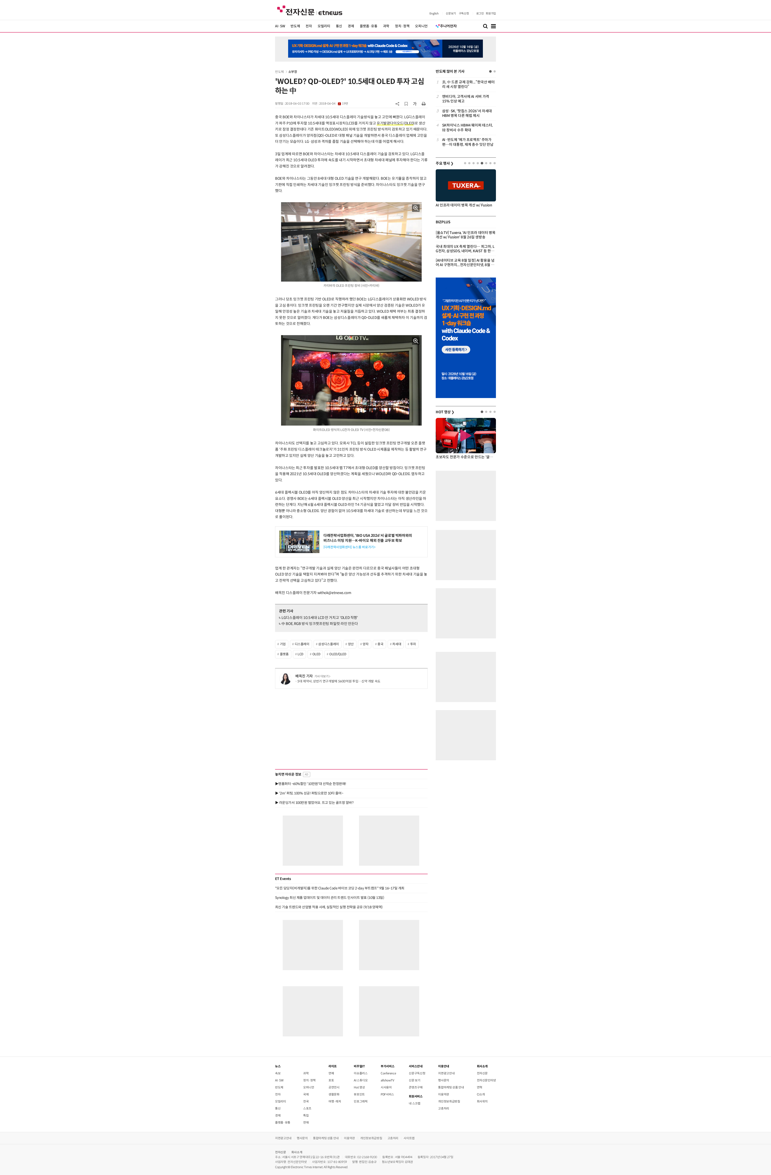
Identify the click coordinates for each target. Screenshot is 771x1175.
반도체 (295, 26)
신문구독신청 (417, 1073)
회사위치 (482, 1101)
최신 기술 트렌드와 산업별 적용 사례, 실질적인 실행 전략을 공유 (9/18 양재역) (329, 907)
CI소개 (481, 1094)
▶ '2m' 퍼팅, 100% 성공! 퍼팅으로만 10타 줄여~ (309, 793)
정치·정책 (402, 26)
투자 (413, 644)
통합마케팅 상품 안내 (451, 1087)
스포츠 (307, 1108)
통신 (339, 26)
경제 (351, 26)
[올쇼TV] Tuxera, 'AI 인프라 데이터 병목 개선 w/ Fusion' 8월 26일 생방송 (466, 235)
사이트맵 (409, 1138)
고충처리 (443, 1108)
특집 (306, 1115)
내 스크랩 (414, 1103)
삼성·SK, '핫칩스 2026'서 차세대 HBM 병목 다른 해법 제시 (467, 113)
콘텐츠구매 (415, 1087)
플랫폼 (284, 654)
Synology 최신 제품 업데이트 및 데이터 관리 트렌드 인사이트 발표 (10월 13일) (329, 897)
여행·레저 (334, 1101)
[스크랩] (406, 104)
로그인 (480, 13)
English (434, 13)
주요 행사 (444, 163)
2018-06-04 (333, 103)
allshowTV (387, 1080)
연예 (331, 1073)
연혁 (479, 1087)
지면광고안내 (446, 1073)
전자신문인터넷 (486, 1080)
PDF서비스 (387, 1094)
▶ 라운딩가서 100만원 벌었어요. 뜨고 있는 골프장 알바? (314, 802)
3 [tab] (473, 163)
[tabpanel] (466, 113)
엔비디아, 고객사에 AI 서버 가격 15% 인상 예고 (465, 98)
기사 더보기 (321, 676)
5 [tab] (482, 163)
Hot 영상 (359, 1087)
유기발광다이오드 (390, 123)
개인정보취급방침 (449, 1101)
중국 (380, 644)
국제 (306, 1094)
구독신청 (464, 13)
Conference (388, 1073)
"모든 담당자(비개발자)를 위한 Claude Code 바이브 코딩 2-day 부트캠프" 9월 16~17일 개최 (339, 888)
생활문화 (334, 1094)
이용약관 (443, 1094)
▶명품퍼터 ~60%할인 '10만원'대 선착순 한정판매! (310, 784)
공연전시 (334, 1087)
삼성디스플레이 (328, 644)
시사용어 (386, 1087)
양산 (351, 644)
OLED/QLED (337, 654)
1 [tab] (490, 71)
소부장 (292, 72)
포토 (331, 1080)
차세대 (396, 644)
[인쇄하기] (424, 103)
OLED (409, 123)
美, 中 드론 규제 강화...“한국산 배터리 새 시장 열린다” (468, 84)
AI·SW (280, 26)
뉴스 (277, 1066)
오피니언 (421, 26)
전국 (306, 1101)
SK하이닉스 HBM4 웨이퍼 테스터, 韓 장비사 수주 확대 (467, 127)
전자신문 (482, 1073)
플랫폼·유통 (368, 26)
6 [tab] (486, 163)
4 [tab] (478, 163)
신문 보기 (414, 1080)
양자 (365, 644)
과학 (386, 26)
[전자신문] (309, 10)
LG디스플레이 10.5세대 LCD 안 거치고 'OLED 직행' (319, 618)
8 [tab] (495, 163)
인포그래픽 (360, 1101)
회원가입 (491, 13)
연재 (306, 1122)
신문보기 (451, 13)
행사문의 (443, 1080)
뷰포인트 (359, 1094)
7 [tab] (490, 163)
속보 (277, 1073)
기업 (283, 644)
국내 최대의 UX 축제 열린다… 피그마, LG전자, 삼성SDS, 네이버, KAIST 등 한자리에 (465, 251)
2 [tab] (495, 71)
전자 (309, 26)
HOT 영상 (445, 412)
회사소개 (296, 1152)
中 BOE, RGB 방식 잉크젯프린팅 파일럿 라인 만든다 (319, 624)
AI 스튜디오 (361, 1080)
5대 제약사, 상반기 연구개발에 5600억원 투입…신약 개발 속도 (338, 681)
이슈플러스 (360, 1073)
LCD (300, 654)
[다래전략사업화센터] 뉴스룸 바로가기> (349, 547)
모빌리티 (324, 26)
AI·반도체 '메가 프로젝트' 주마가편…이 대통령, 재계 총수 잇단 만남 (468, 142)
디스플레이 (302, 644)
